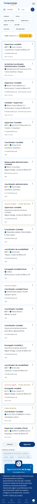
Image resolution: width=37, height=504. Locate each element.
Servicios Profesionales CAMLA (22, 125)
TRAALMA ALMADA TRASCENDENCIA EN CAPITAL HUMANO (19, 232)
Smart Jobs (16, 252)
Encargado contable (13, 388)
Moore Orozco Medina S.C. (16, 85)
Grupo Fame (16, 145)
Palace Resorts (17, 312)
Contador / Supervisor (14, 102)
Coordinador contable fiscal (16, 289)
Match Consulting (13, 167)
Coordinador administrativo (16, 184)
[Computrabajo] (10, 3)
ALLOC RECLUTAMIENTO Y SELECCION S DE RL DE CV (19, 414)
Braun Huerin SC (18, 391)
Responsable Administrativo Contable (16, 163)
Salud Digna (16, 187)
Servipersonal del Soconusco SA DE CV (19, 69)
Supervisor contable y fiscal (16, 428)
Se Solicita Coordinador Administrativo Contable (15, 65)
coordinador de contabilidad (16, 249)
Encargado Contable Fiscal (15, 269)
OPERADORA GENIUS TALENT (17, 292)
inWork (9, 272)
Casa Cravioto (17, 47)
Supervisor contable (13, 44)
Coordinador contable (14, 325)
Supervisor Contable (13, 83)
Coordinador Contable (14, 142)
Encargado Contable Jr (14, 345)
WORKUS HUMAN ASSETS (21, 431)
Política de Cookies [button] (15, 495)
